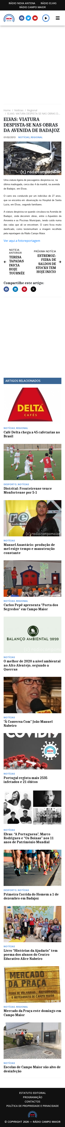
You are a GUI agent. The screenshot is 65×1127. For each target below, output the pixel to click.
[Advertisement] (32, 59)
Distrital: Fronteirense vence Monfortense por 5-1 (28, 491)
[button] (46, 18)
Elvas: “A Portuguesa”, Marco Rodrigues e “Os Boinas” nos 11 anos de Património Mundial (29, 838)
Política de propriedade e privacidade (32, 1106)
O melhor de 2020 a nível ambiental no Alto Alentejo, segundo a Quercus (32, 665)
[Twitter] (28, 18)
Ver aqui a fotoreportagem (22, 241)
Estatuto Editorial (32, 1093)
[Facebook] (21, 18)
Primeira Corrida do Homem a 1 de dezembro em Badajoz (31, 896)
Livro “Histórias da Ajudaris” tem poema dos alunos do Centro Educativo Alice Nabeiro (31, 955)
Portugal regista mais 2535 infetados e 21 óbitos (25, 780)
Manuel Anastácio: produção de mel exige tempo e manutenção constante (29, 549)
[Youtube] (35, 18)
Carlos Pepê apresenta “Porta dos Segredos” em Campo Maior (31, 607)
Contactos (32, 1101)
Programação (32, 1097)
